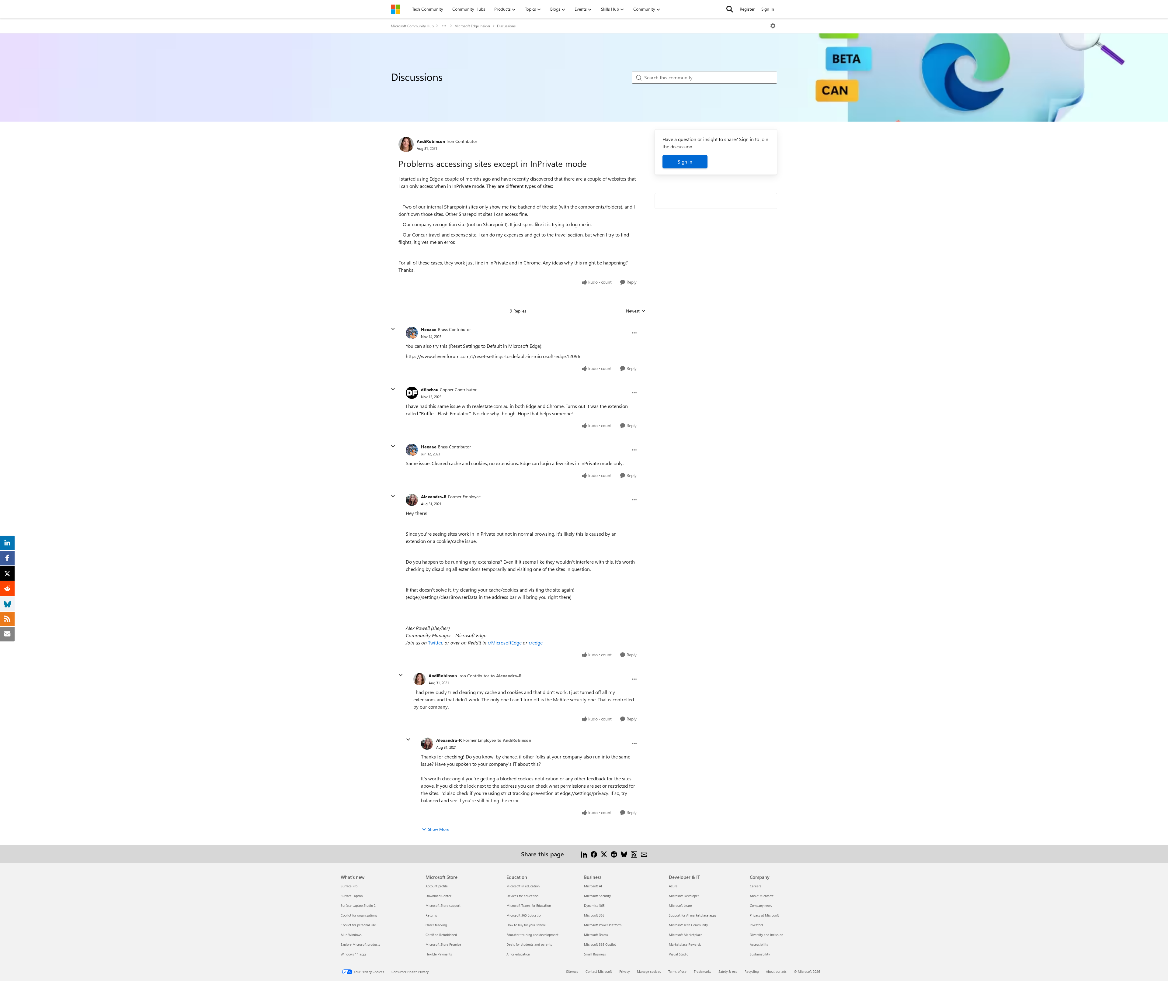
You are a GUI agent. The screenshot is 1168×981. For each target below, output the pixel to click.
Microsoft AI (593, 886)
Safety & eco (727, 971)
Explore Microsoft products (360, 944)
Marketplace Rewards (685, 944)
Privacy (624, 971)
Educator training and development (532, 934)
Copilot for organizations (359, 915)
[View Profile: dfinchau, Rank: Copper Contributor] (412, 393)
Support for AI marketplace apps (692, 915)
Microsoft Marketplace (685, 934)
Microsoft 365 (594, 915)
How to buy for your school (526, 925)
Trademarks (702, 971)
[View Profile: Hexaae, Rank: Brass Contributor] (412, 333)
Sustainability (760, 954)
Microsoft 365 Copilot (600, 944)
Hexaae (428, 329)
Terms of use (677, 971)
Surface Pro (349, 886)
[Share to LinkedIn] (584, 854)
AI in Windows (351, 934)
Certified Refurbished (441, 934)
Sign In (767, 9)
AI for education (518, 954)
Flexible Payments (439, 954)
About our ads (776, 971)
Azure (673, 886)
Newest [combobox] (635, 311)
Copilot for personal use (358, 925)
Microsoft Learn (680, 905)
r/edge (536, 642)
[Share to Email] (644, 854)
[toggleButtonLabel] (773, 26)
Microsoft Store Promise (443, 944)
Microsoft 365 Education (524, 915)
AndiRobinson (431, 141)
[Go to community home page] (395, 9)
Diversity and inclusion (766, 934)
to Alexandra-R (506, 676)
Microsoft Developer (684, 895)
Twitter (435, 642)
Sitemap (572, 971)
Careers (755, 886)
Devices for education (522, 895)
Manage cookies (649, 971)
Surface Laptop (352, 895)
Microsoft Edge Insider (472, 25)
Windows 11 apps (354, 954)
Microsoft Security (597, 895)
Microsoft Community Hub (412, 25)
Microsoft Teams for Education (528, 905)
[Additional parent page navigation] (444, 26)
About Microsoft (761, 895)
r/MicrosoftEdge (505, 642)
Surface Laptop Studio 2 (358, 905)
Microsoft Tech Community (688, 925)
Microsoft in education (523, 886)
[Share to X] (604, 854)
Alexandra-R (434, 496)
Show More (438, 829)
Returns (431, 915)
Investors (756, 925)
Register (747, 9)
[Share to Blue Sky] (624, 854)
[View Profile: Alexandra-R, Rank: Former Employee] (412, 500)
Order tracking (436, 925)
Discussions (506, 25)
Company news (761, 905)
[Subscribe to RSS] (634, 854)
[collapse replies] (393, 329)
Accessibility (759, 944)
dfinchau (429, 389)
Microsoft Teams (596, 934)
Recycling (752, 971)
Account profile (437, 886)
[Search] (729, 9)
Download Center (438, 895)
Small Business (595, 954)
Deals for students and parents (529, 944)
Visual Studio (678, 954)
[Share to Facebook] (594, 854)
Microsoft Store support (443, 905)
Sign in (685, 161)
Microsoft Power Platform (602, 925)
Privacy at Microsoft (764, 915)
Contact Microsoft (599, 971)
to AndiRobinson (514, 740)
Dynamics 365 (594, 905)
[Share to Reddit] (614, 854)
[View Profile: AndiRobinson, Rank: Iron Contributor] (406, 144)
